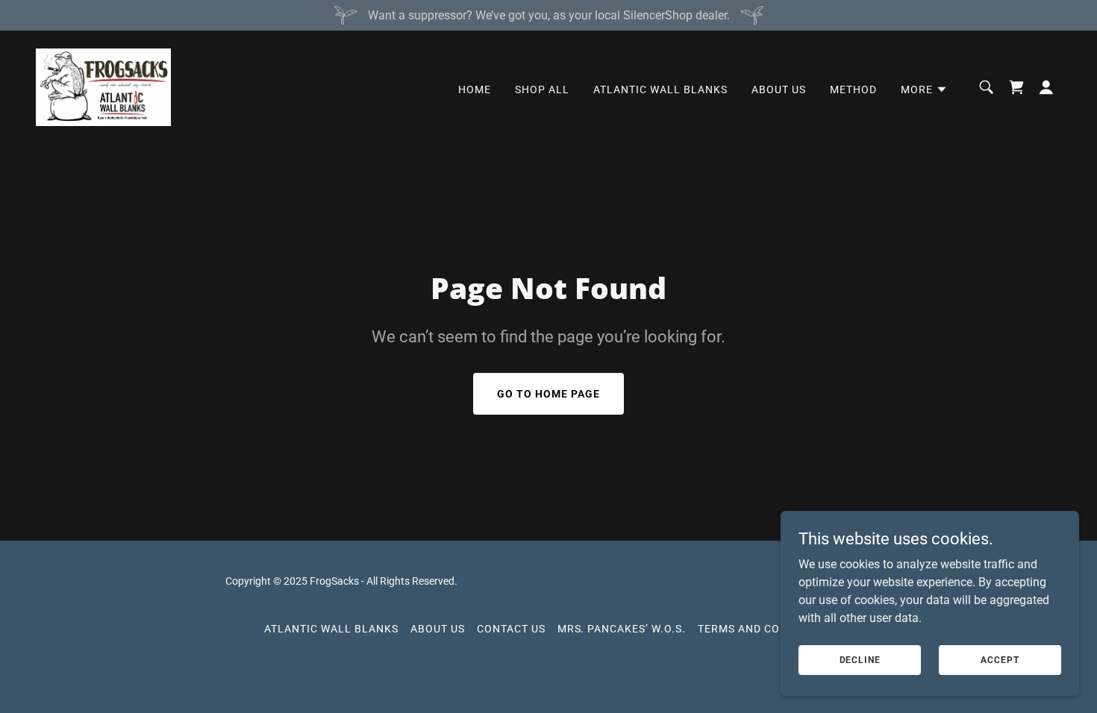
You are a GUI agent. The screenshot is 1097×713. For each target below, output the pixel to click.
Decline (860, 659)
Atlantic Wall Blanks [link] (660, 89)
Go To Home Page (548, 394)
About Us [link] (778, 89)
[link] (103, 86)
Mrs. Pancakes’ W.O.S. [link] (622, 629)
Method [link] (853, 89)
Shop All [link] (542, 89)
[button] (924, 89)
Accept (1000, 659)
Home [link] (474, 89)
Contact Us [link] (511, 629)
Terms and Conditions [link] (765, 629)
